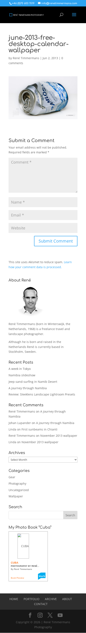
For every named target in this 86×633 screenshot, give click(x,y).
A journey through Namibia (28, 388)
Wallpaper (16, 496)
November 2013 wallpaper (58, 436)
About (67, 599)
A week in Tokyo (20, 369)
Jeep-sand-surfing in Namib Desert (33, 382)
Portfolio (31, 599)
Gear (12, 477)
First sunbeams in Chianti (39, 429)
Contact (41, 604)
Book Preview (17, 578)
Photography (17, 483)
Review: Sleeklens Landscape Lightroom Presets (42, 394)
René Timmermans (26, 58)
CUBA (14, 562)
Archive (51, 599)
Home (13, 599)
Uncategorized (19, 490)
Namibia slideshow (22, 375)
